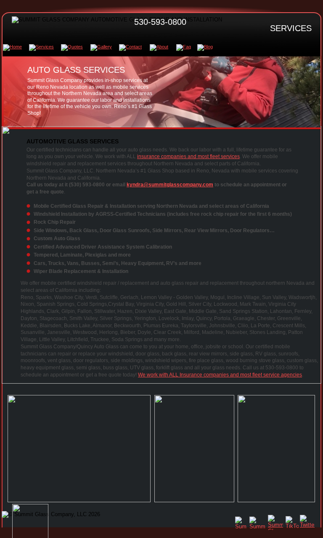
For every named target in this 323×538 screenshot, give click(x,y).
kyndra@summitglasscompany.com (170, 185)
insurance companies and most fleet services (188, 156)
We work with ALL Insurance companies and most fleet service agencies (220, 375)
